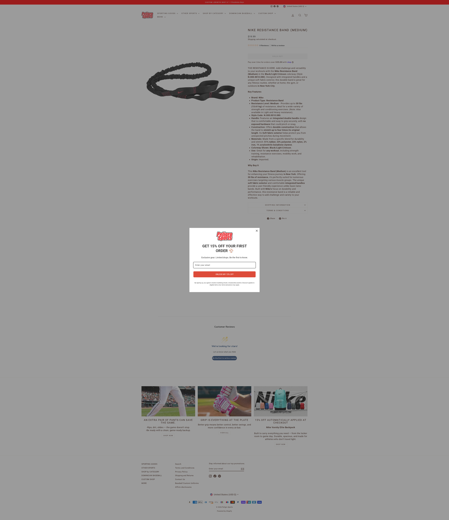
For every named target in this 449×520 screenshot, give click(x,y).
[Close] (257, 231)
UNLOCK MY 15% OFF (224, 274)
